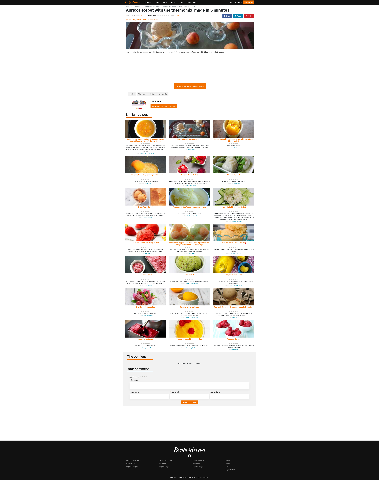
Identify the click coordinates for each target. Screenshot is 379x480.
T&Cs (227, 467)
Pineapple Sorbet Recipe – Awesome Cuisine (189, 207)
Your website (215, 392)
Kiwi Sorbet (189, 275)
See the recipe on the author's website (189, 86)
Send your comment (189, 402)
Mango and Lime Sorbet (234, 275)
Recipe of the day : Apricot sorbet (189, 139)
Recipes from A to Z (133, 460)
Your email (175, 392)
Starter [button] (157, 2)
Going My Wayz (191, 185)
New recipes (131, 463)
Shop (189, 2)
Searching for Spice (236, 221)
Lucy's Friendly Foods (236, 285)
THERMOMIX (153, 20)
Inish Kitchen (236, 183)
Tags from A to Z (165, 460)
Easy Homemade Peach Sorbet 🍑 (233, 243)
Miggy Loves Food (147, 315)
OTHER (128, 20)
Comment (134, 380)
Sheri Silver (192, 253)
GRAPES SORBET (233, 175)
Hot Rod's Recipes (236, 253)
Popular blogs (197, 467)
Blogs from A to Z (199, 460)
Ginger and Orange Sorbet (189, 307)
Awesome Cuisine (192, 215)
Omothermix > (135, 6)
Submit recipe (249, 2)
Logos (228, 463)
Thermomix (142, 94)
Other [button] (182, 2)
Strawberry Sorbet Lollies (145, 307)
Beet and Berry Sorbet (189, 175)
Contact (229, 460)
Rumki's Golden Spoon (147, 153)
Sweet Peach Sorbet (145, 207)
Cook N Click (148, 183)
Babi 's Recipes (235, 148)
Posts (195, 2)
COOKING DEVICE (139, 20)
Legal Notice (230, 470)
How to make (162, 94)
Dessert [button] (173, 2)
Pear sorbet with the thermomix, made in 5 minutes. (233, 307)
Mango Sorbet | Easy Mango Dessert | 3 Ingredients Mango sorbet (233, 140)
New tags (163, 463)
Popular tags (164, 467)
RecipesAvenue (132, 2)
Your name (135, 392)
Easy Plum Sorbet (145, 275)
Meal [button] (165, 2)
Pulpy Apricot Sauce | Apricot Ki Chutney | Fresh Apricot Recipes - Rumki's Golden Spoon (145, 140)
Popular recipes (132, 467)
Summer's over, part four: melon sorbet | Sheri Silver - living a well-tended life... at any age (189, 244)
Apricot (132, 94)
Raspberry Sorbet (233, 339)
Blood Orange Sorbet (145, 339)
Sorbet (152, 94)
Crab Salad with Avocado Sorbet (233, 207)
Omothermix (191, 149)
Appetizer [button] (148, 2)
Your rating (133, 377)
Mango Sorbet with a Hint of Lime (189, 339)
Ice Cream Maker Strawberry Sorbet (145, 243)
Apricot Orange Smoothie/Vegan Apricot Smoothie (145, 175)
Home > (128, 6)
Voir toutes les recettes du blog (163, 106)
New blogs (196, 463)
